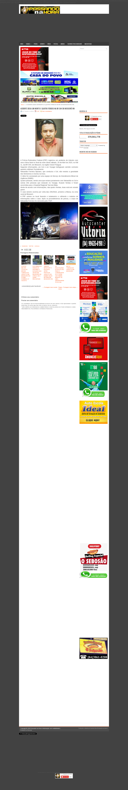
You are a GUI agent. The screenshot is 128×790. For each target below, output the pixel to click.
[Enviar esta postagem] (21, 249)
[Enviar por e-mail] (25, 250)
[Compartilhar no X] (28, 250)
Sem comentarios (47, 111)
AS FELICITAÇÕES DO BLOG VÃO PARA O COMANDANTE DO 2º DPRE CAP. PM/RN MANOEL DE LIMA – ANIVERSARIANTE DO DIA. (59, 274)
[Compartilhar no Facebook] (30, 250)
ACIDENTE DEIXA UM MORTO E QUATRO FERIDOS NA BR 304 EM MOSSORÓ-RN (47, 108)
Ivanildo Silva (93, 728)
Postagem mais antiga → (70, 287)
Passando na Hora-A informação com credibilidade (45, 728)
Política (56, 44)
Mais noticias (88, 44)
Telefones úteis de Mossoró (74, 44)
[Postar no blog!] (27, 250)
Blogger (29, 730)
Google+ (37, 246)
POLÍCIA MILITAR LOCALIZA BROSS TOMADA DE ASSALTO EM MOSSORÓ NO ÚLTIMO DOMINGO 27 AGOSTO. (25, 273)
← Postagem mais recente (50, 287)
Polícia (35, 44)
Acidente (42, 44)
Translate (85, 148)
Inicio (21, 44)
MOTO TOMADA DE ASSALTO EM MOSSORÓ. (70, 269)
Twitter (30, 246)
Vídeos (49, 44)
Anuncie (63, 44)
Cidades (28, 44)
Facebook (25, 246)
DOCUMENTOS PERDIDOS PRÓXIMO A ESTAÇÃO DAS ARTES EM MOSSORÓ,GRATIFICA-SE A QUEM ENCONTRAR (37, 273)
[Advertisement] (64, 28)
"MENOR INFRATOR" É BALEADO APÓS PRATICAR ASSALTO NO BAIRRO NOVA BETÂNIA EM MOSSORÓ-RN (48, 273)
